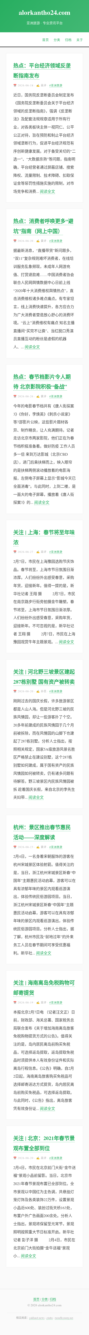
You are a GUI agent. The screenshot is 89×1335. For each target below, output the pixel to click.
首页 (45, 40)
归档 (68, 40)
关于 (79, 40)
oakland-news (36, 1317)
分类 (57, 40)
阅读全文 (47, 191)
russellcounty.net (64, 1317)
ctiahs (50, 1317)
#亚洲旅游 (55, 85)
